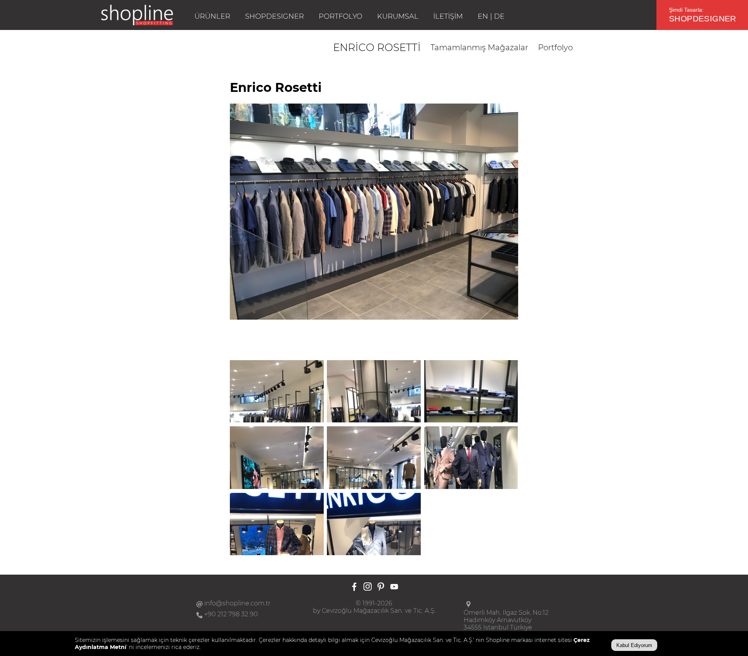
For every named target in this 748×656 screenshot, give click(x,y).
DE (499, 16)
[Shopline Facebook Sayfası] (354, 587)
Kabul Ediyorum (634, 645)
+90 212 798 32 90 (231, 614)
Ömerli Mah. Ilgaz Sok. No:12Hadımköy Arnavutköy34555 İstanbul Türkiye (506, 620)
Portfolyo (555, 47)
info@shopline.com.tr (237, 603)
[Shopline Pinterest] (381, 587)
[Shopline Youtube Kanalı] (394, 587)
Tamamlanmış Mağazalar (479, 47)
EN (483, 16)
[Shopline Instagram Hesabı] (367, 587)
